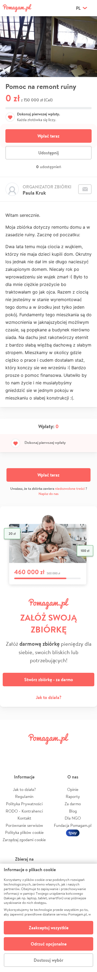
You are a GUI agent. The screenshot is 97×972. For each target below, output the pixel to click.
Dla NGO (73, 818)
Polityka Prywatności (24, 803)
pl (78, 8)
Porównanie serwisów (24, 825)
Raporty (73, 796)
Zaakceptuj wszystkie (48, 928)
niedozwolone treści (70, 488)
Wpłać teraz (48, 136)
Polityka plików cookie (24, 832)
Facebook (10, 751)
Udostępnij (48, 153)
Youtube (86, 751)
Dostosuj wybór (48, 960)
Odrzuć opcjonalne (49, 944)
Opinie (72, 789)
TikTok (71, 751)
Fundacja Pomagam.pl (73, 825)
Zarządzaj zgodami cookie (24, 839)
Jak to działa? (48, 697)
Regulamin (24, 796)
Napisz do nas (48, 493)
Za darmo (73, 803)
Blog (73, 811)
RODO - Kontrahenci (24, 811)
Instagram (41, 751)
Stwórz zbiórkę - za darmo (48, 680)
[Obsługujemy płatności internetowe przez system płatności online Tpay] (72, 832)
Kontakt (24, 818)
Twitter (25, 751)
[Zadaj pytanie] (85, 189)
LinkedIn (56, 751)
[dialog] (48, 918)
